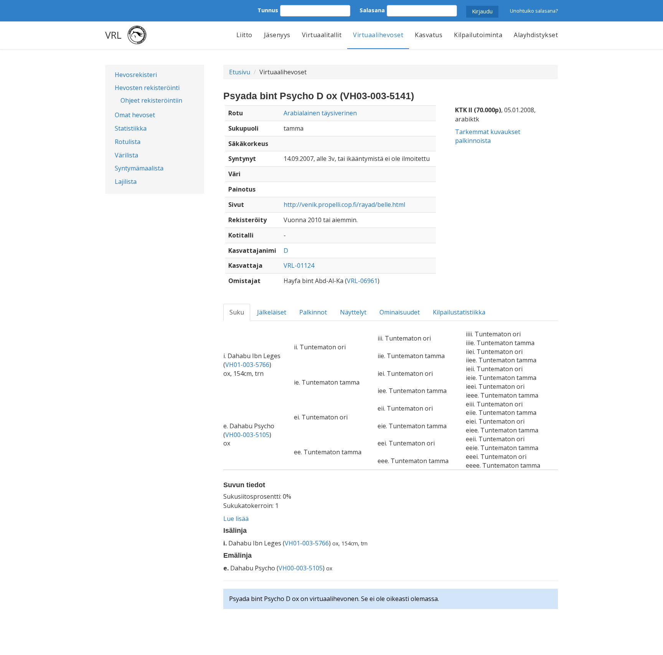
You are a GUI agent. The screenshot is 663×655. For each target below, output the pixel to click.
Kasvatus (428, 35)
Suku (236, 312)
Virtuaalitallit (322, 35)
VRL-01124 (299, 265)
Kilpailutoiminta (478, 35)
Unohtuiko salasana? (534, 10)
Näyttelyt (353, 312)
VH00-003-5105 (247, 435)
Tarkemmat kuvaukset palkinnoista (487, 136)
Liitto (244, 35)
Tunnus (267, 10)
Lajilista (126, 181)
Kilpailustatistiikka (459, 312)
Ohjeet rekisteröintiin (151, 100)
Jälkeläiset (271, 312)
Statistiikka (131, 128)
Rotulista (127, 142)
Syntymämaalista (139, 168)
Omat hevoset (135, 115)
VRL (113, 34)
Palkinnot (313, 312)
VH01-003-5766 (247, 364)
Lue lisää (236, 518)
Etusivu (239, 72)
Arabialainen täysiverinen (320, 113)
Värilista (126, 155)
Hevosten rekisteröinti (147, 88)
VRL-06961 (362, 281)
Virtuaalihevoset (378, 35)
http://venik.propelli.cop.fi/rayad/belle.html (344, 204)
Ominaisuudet (399, 312)
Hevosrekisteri (136, 74)
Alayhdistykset (536, 35)
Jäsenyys (277, 35)
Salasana (372, 10)
